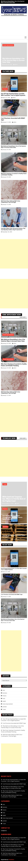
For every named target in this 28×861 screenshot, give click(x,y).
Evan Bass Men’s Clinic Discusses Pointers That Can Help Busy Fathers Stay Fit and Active (13, 229)
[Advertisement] (14, 27)
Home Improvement (8, 45)
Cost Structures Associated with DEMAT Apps (13, 119)
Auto (3, 690)
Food (3, 698)
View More (23, 317)
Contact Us (4, 830)
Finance (5, 89)
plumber (4, 706)
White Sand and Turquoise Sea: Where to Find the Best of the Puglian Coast (13, 499)
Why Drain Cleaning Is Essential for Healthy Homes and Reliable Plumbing (14, 174)
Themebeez (11, 859)
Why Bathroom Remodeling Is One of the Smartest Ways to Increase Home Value (12, 2)
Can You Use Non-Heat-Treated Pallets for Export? (13, 536)
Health (4, 701)
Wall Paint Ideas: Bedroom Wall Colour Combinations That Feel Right (10, 201)
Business (5, 526)
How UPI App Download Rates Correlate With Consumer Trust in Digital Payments (13, 94)
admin (16, 64)
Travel (4, 484)
